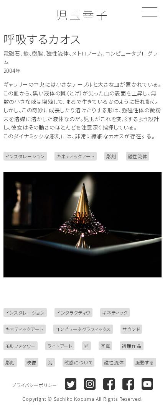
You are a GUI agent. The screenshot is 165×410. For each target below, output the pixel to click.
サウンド (131, 329)
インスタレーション (25, 156)
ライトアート (60, 346)
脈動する (144, 362)
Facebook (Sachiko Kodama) (109, 384)
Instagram (90, 384)
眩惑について (78, 362)
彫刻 (111, 156)
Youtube (147, 384)
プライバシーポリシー (34, 385)
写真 (106, 346)
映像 (31, 362)
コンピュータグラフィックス (83, 329)
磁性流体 (137, 156)
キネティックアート (75, 156)
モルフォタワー (20, 346)
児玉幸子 (82, 14)
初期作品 (131, 346)
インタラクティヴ (73, 312)
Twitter (70, 384)
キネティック (115, 312)
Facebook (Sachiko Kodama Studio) (128, 384)
